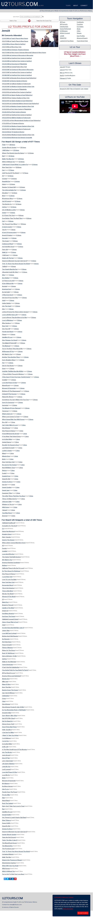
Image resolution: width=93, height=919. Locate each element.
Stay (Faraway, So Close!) (9, 340)
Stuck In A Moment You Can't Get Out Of (14, 261)
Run (3, 809)
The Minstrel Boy (7, 846)
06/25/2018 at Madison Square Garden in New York (18, 135)
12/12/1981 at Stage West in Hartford (13, 44)
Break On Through (7, 605)
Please (4, 334)
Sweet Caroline (7, 487)
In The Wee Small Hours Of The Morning (14, 749)
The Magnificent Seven (9, 843)
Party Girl (5, 249)
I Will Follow (5, 150)
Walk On (4, 252)
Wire (3, 275)
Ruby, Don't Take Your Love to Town (13, 806)
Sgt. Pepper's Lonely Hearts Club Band (14, 817)
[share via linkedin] (12, 879)
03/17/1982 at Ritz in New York (11, 47)
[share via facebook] (10, 879)
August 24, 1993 (64, 88)
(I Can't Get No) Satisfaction (10, 667)
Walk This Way (6, 857)
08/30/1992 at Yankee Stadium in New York (15, 98)
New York (5, 326)
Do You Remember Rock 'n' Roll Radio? (14, 710)
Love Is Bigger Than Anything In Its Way (14, 317)
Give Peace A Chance (8, 431)
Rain (3, 798)
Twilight (4, 266)
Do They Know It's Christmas (11, 571)
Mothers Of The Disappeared (11, 391)
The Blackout (6, 346)
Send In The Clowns (8, 540)
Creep (4, 698)
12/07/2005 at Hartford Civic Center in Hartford (17, 115)
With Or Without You (8, 162)
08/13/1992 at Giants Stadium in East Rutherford (17, 95)
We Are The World (8, 594)
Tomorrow (5, 411)
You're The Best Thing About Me (12, 348)
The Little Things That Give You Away (13, 496)
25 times (16, 150)
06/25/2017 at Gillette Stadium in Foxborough (16, 129)
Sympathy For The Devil (9, 526)
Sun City (4, 484)
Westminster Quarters (9, 863)
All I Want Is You (7, 354)
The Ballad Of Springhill (9, 343)
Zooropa (4, 516)
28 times (12, 144)
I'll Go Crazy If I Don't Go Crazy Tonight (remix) (16, 377)
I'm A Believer (6, 738)
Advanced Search (82, 38)
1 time (13, 422)
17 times (11, 170)
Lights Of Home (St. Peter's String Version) (15, 312)
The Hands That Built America (11, 557)
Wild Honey (5, 507)
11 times (14, 193)
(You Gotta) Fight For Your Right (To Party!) (15, 670)
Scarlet (4, 473)
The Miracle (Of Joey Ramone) (11, 408)
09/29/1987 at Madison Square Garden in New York (18, 86)
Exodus (4, 548)
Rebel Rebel (6, 800)
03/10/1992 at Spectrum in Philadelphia (14, 89)
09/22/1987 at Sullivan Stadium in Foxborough (16, 84)
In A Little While (7, 439)
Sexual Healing (6, 815)
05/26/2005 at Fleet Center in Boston (14, 112)
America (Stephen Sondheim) (11, 562)
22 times (31, 153)
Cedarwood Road (7, 244)
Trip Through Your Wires (9, 224)
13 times (17, 181)
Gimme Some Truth (8, 724)
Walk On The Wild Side (9, 662)
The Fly (4, 230)
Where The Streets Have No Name (13, 153)
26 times (23, 147)
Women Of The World (8, 596)
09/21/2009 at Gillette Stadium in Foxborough (16, 118)
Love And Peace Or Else (9, 382)
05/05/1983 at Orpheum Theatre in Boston (15, 50)
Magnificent (6, 385)
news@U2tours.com (15, 904)
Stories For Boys (7, 482)
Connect (83, 5)
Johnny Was (6, 630)
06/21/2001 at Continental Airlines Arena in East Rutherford (20, 103)
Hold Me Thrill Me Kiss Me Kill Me (12, 371)
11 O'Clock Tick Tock (8, 215)
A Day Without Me (8, 283)
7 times (18, 227)
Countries (80, 24)
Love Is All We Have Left (10, 315)
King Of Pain (6, 758)
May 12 (62, 73)
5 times (19, 244)
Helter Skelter (6, 303)
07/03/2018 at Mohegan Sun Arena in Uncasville (17, 137)
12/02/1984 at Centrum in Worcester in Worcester (17, 55)
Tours (68, 5)
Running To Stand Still (9, 187)
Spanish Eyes (6, 476)
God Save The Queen (8, 616)
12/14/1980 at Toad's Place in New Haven (15, 38)
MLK (3, 196)
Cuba (3, 701)
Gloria (4, 184)
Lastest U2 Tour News (67, 41)
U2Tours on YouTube (75, 97)
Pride (3, 144)
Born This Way (6, 687)
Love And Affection (8, 554)
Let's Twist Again (7, 761)
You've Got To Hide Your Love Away (13, 874)
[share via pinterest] (15, 879)
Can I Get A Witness (8, 693)
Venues (79, 33)
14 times (10, 176)
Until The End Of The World (10, 173)
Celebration (5, 696)
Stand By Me (6, 479)
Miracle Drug (6, 456)
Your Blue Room (7, 513)
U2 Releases (64, 31)
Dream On (5, 611)
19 (3, 599)
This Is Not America (8, 588)
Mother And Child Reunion (10, 636)
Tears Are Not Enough (9, 837)
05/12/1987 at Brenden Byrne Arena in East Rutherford (19, 78)
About (75, 5)
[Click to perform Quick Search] (42, 16)
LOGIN (62, 36)
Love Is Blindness (7, 320)
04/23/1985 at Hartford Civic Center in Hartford (17, 61)
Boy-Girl (4, 422)
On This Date (75, 85)
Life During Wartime (8, 763)
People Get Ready (7, 331)
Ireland (86, 88)
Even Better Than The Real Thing (12, 218)
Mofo (4, 459)
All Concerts (63, 24)
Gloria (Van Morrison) (8, 531)
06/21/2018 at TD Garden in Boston (13, 132)
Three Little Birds (7, 591)
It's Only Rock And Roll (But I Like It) (13, 628)
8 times (21, 215)
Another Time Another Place (11, 357)
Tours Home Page (82, 41)
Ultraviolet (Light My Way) (10, 272)
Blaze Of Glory (6, 684)
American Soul (6, 289)
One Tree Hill (6, 329)
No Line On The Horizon (9, 465)
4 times (15, 255)
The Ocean (5, 241)
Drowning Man (6, 713)
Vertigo (4, 207)
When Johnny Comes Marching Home (14, 543)
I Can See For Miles (8, 732)
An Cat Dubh (6, 292)
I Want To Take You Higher (10, 735)
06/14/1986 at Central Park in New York (14, 67)
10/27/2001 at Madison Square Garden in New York (18, 106)
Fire (3, 363)
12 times (23, 190)
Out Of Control (6, 201)
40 (3, 176)
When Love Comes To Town (10, 416)
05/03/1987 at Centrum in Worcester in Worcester (18, 69)
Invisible (4, 380)
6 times (23, 232)
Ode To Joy (5, 789)
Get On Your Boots (8, 365)
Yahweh (4, 510)
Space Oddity (6, 823)
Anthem (4, 565)
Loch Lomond (6, 769)
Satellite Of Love (7, 337)
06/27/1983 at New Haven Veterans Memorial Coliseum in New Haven (24, 52)
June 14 (62, 70)
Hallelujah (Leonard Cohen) (10, 619)
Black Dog (5, 602)
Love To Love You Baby (9, 579)
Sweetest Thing (7, 493)
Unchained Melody (8, 854)
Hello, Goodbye (7, 729)
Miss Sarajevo (6, 323)
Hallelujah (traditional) (8, 523)
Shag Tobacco (6, 820)
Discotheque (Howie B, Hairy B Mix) (13, 707)
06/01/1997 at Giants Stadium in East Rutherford (17, 101)
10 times (17, 201)
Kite (3, 309)
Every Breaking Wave (8, 360)
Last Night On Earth (8, 448)
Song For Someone (8, 402)
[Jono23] (44, 38)
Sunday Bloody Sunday (9, 147)
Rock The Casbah (7, 803)
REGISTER (63, 38)
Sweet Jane (5, 490)
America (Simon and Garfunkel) (11, 676)
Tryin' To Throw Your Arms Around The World (16, 263)
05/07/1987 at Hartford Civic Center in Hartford (17, 72)
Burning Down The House (10, 690)
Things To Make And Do (9, 499)
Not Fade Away (7, 642)
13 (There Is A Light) (8, 281)
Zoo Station (5, 278)
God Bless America (8, 613)
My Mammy (6, 783)
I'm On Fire (5, 741)
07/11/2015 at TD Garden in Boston (13, 123)
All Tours (62, 22)
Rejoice (4, 470)
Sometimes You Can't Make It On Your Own (15, 400)
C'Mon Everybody (7, 295)
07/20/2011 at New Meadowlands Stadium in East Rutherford (21, 120)
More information (68, 908)
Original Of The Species (9, 394)
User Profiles (81, 36)
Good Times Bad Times (9, 727)
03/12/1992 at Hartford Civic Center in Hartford (16, 92)
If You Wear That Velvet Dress (11, 436)
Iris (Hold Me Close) (8, 246)
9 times (22, 210)
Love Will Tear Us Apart (9, 633)
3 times (21, 281)
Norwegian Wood (7, 585)
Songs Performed (65, 29)
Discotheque (6, 428)
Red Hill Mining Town (8, 467)
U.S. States (80, 26)
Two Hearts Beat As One (10, 269)
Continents (80, 22)
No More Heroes (7, 786)
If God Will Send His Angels (10, 433)
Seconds (5, 238)
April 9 (62, 75)
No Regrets (5, 639)
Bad (3, 156)
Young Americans (7, 664)
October (4, 178)
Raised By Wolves (7, 397)
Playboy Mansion (7, 647)
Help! (3, 300)
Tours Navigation (75, 18)
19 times (35, 164)
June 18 (62, 67)
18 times (18, 167)
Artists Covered (65, 33)
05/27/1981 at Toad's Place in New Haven (15, 41)
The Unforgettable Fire (9, 190)
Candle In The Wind (8, 608)
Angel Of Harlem (7, 235)
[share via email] (5, 879)
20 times (11, 156)
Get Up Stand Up (7, 721)
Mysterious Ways (7, 198)
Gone (3, 368)
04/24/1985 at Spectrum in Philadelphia (14, 64)
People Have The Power (9, 792)
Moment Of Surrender (9, 388)
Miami (4, 453)
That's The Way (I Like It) (9, 840)
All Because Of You (8, 351)
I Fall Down (5, 255)
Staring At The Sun (8, 258)
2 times (20, 351)
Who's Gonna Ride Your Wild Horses (13, 419)
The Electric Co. (7, 204)
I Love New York (7, 577)
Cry (3, 528)
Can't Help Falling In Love (10, 425)
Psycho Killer (6, 795)
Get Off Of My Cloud (8, 718)
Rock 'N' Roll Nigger (8, 653)
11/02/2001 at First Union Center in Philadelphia (16, 109)
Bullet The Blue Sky (8, 159)
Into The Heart (6, 306)
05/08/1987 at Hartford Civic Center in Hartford (17, 75)
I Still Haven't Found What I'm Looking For (15, 164)
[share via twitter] (7, 879)
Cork (82, 88)
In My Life (5, 747)
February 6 (63, 78)
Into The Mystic (7, 752)
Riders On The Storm (8, 650)
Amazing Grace (7, 534)
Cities (78, 31)
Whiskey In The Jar (8, 504)
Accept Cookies (83, 913)
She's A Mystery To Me (9, 656)
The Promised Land (8, 848)
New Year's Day (7, 167)
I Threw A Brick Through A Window (13, 374)
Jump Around (6, 755)
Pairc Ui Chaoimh (75, 88)
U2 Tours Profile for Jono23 (30, 26)
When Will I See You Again (10, 866)
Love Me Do (6, 775)
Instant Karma (6, 442)
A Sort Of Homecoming (9, 232)
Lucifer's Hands (7, 450)
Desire (4, 212)
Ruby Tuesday (6, 537)
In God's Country (7, 227)
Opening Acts (64, 26)
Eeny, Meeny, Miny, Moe (9, 715)
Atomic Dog (6, 679)
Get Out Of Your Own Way (10, 297)
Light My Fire (6, 766)
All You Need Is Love (8, 673)
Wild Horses (6, 868)
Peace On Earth (7, 645)
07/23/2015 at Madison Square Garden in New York (18, 126)
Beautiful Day (6, 181)
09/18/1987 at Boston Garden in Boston (14, 81)
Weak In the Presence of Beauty (12, 860)
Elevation (5, 193)
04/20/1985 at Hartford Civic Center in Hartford (17, 58)
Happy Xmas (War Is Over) (10, 622)
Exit (3, 221)
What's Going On (7, 414)
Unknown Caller (7, 501)
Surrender (5, 405)
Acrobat (4, 286)
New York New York (8, 462)
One (3, 170)
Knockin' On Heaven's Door (10, 445)
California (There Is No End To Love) (13, 568)
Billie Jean (5, 681)
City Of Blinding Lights (9, 210)
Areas (78, 29)
